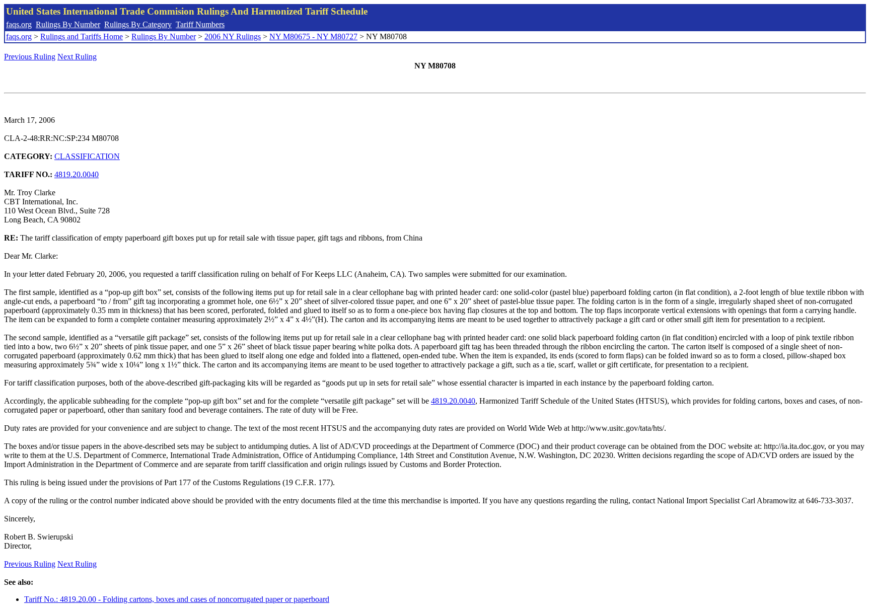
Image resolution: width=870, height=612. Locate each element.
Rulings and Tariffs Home (81, 36)
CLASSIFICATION (87, 156)
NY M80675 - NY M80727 (313, 36)
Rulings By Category (138, 24)
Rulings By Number (68, 24)
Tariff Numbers (200, 24)
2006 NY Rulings (232, 36)
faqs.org (19, 24)
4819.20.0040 (76, 174)
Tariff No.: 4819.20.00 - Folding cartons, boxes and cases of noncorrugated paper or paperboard (176, 599)
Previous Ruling (29, 56)
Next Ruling (77, 56)
